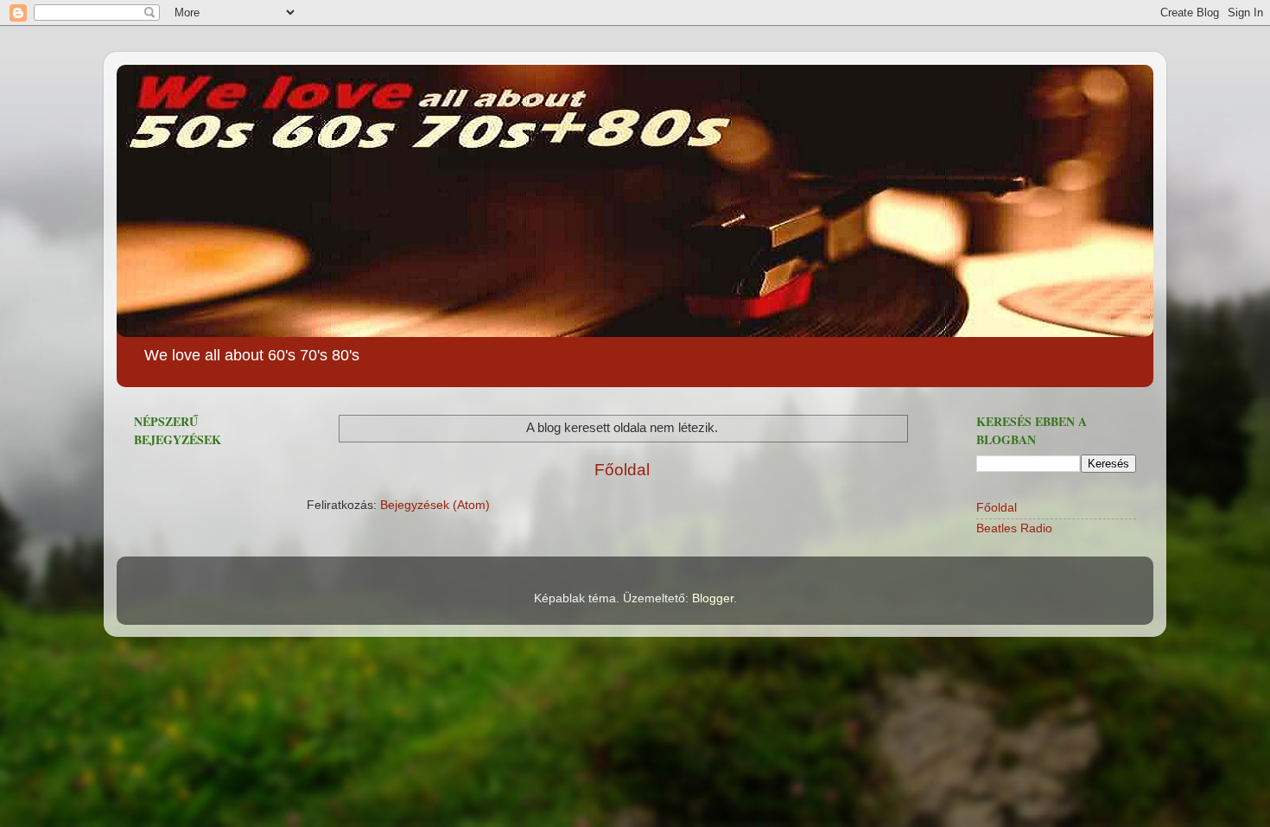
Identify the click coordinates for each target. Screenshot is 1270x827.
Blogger (712, 598)
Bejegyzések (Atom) (435, 505)
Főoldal (622, 470)
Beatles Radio (1014, 528)
